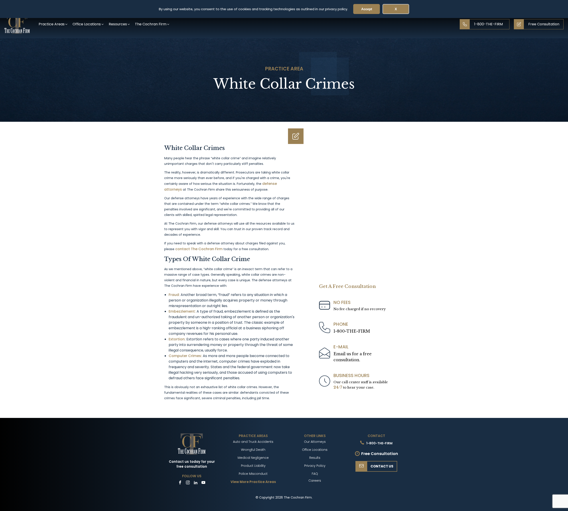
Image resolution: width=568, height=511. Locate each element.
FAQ (315, 473)
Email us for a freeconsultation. (352, 356)
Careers (314, 480)
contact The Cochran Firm (199, 249)
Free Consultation (379, 453)
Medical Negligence (253, 457)
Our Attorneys (315, 441)
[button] (53, 24)
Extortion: (177, 339)
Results (314, 457)
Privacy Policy (314, 465)
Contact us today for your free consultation (192, 464)
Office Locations (314, 449)
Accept (366, 9)
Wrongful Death (253, 449)
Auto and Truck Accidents (253, 441)
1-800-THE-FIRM (351, 331)
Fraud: (175, 294)
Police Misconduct (253, 473)
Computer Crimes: (186, 355)
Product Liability (253, 465)
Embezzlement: (183, 311)
